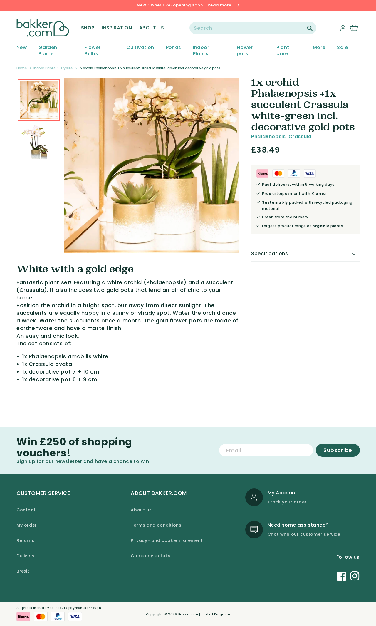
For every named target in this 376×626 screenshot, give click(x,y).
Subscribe (337, 450)
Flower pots (245, 51)
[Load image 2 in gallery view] (39, 100)
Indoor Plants (201, 51)
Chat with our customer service (304, 534)
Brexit (22, 571)
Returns (25, 540)
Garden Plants (47, 51)
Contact (26, 510)
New (21, 48)
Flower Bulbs (92, 51)
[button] (88, 28)
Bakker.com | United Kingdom (204, 614)
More (319, 48)
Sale (342, 48)
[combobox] (252, 28)
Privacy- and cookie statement (166, 540)
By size (67, 68)
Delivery (25, 556)
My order (26, 525)
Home (21, 68)
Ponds (173, 48)
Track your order (287, 502)
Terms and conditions (156, 525)
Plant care (282, 51)
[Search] (309, 28)
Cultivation (140, 48)
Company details (150, 556)
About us (141, 510)
